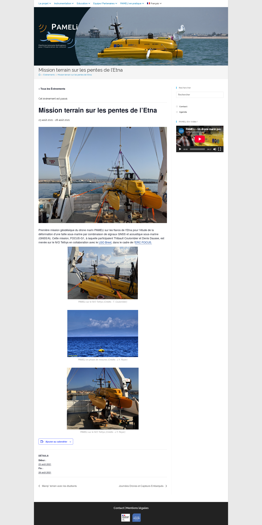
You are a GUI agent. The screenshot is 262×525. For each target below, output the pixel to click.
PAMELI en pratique (130, 3)
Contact (183, 106)
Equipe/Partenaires (104, 3)
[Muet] (214, 149)
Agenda (183, 112)
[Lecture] (180, 149)
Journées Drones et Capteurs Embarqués (141, 486)
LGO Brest (105, 242)
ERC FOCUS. (143, 242)
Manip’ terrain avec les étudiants (59, 486)
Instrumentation (62, 3)
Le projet (44, 3)
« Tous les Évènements (52, 88)
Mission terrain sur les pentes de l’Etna (75, 75)
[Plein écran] (219, 149)
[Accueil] (39, 75)
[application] (199, 139)
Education (82, 3)
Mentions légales (137, 508)
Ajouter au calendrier (56, 441)
